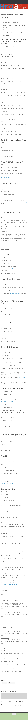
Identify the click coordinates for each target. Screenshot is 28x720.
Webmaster (5, 20)
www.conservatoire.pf (14, 293)
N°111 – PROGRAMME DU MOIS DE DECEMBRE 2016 (6, 702)
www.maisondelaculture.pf (7, 268)
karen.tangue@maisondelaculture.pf (9, 584)
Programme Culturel (6, 11)
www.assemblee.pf (5, 177)
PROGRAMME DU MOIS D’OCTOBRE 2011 (19, 702)
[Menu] (26, 2)
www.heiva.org (23, 202)
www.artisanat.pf (14, 202)
